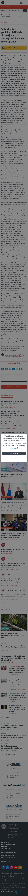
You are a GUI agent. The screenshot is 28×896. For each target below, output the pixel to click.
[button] (14, 458)
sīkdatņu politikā (14, 448)
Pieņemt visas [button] (14, 453)
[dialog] (14, 448)
